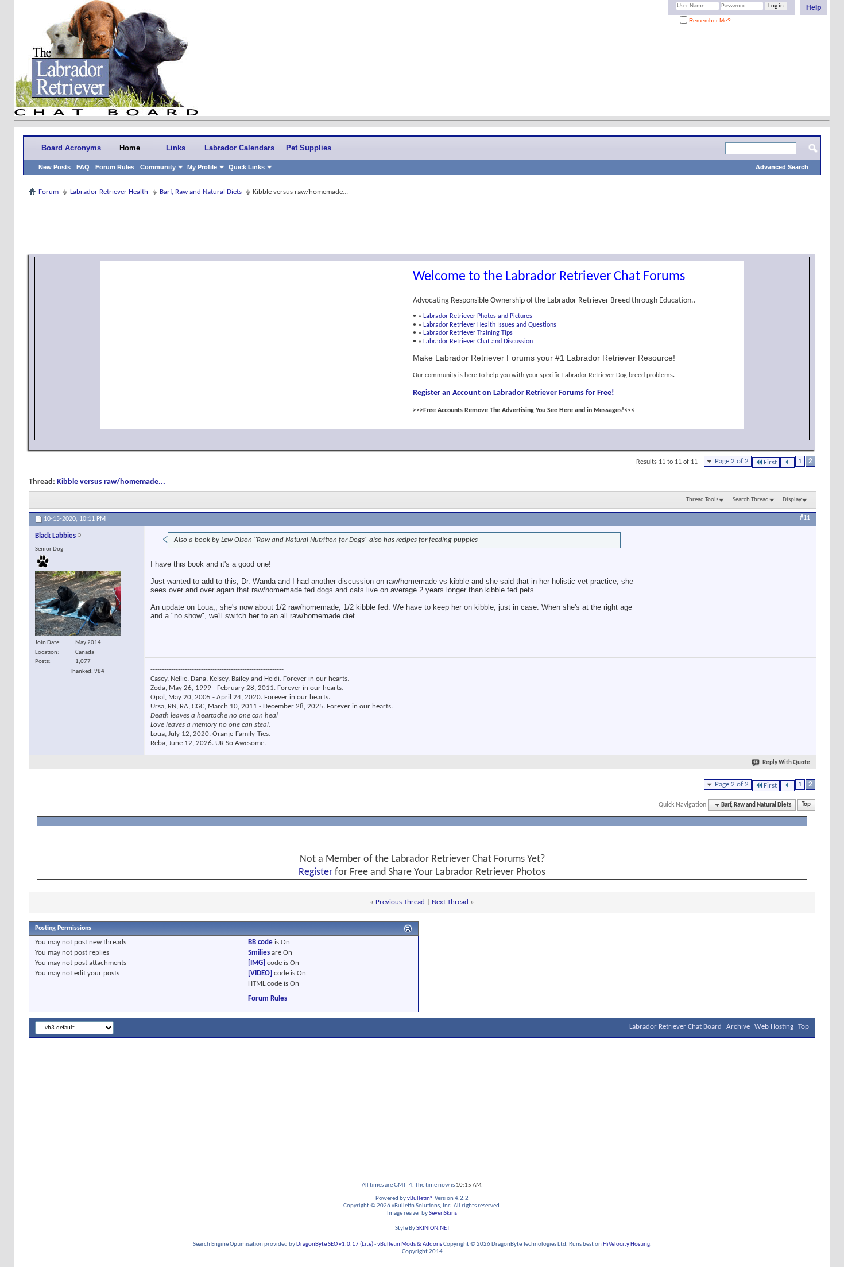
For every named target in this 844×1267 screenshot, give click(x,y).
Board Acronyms (71, 148)
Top (806, 805)
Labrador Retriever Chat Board (675, 1026)
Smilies (259, 952)
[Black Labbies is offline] (78, 603)
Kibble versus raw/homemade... (111, 482)
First (770, 462)
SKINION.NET (433, 1228)
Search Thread (751, 500)
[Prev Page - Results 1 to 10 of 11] (787, 462)
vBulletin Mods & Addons (409, 1244)
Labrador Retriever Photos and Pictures (477, 316)
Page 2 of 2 (732, 461)
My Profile (202, 167)
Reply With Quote (786, 763)
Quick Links (247, 167)
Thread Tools (702, 500)
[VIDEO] (260, 973)
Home (129, 148)
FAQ (83, 167)
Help (813, 7)
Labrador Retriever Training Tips (468, 333)
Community (158, 167)
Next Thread (450, 902)
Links (175, 148)
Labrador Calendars (239, 148)
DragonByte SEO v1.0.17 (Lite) (334, 1244)
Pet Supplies (308, 148)
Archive (738, 1026)
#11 (805, 517)
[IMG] (256, 963)
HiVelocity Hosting (626, 1244)
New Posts (54, 167)
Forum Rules (114, 167)
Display (792, 500)
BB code (260, 942)
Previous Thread (400, 902)
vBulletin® (420, 1198)
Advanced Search (782, 167)
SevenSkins (443, 1213)
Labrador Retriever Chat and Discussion (478, 341)
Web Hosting (773, 1026)
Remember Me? (709, 20)
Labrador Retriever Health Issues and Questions (489, 324)
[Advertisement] (422, 225)
